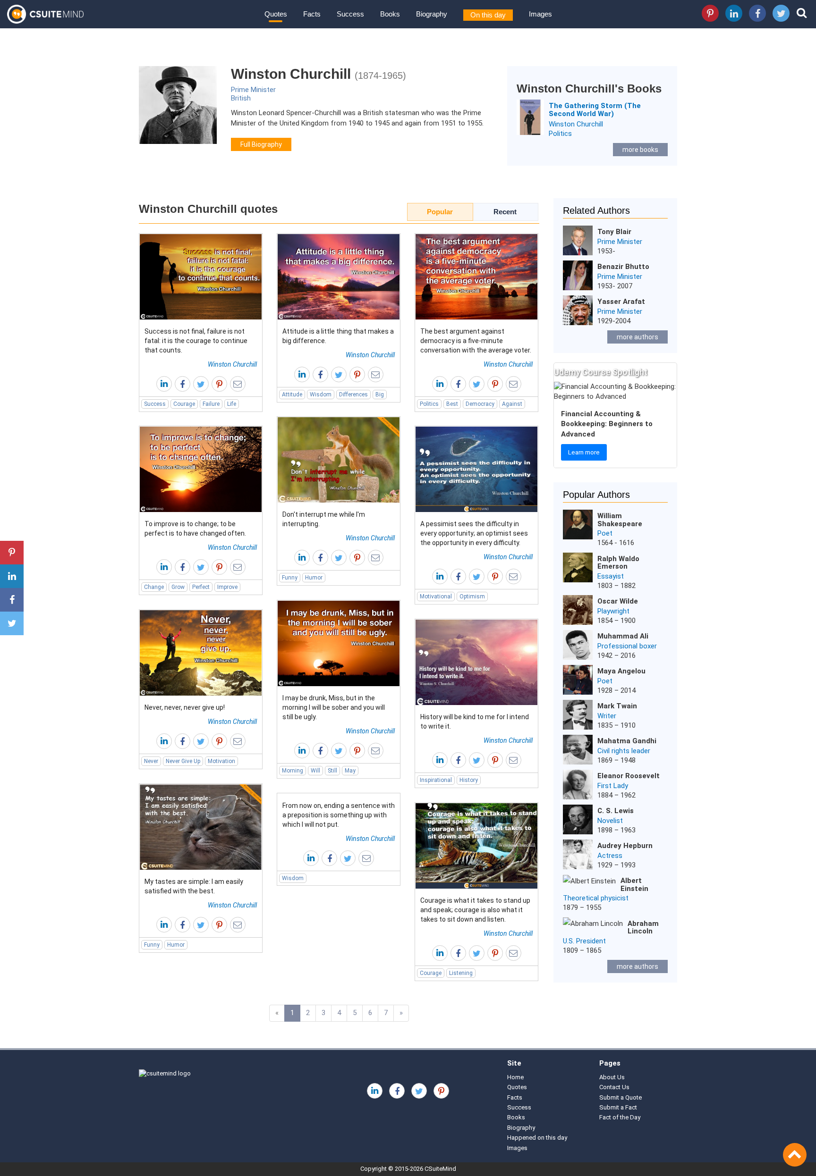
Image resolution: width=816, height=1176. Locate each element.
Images (540, 14)
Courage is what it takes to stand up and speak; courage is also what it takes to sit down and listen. (475, 910)
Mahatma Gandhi (626, 741)
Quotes (275, 14)
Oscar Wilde (617, 601)
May (350, 770)
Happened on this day (537, 1137)
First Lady (612, 785)
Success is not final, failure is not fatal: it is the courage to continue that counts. (195, 341)
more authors (637, 337)
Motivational (436, 596)
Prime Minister (253, 89)
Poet (604, 533)
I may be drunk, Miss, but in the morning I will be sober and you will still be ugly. (333, 707)
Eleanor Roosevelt (628, 776)
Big (379, 394)
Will (315, 770)
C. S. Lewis (615, 810)
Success (350, 14)
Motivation (221, 761)
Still (332, 770)
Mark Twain (617, 706)
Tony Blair (614, 231)
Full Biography (261, 144)
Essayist (610, 576)
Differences (353, 394)
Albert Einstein (634, 884)
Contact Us (614, 1087)
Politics (560, 133)
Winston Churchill (576, 124)
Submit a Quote (620, 1097)
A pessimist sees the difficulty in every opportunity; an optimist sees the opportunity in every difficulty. (474, 533)
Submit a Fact (618, 1107)
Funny (290, 577)
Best (452, 404)
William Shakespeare (619, 520)
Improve (227, 587)
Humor (314, 577)
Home (515, 1077)
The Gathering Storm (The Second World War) (595, 109)
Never (151, 761)
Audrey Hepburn (625, 845)
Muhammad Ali (622, 636)
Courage (184, 404)
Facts (312, 14)
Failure (211, 404)
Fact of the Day (619, 1117)
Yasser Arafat (621, 301)
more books (640, 149)
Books (390, 14)
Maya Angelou (621, 671)
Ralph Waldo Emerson (618, 562)
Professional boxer (627, 646)
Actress (609, 855)
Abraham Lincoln (643, 927)
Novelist (610, 820)
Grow (178, 587)
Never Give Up (183, 761)
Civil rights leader (623, 751)
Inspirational (436, 780)
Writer (606, 716)
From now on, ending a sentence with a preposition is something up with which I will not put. (338, 815)
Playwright (613, 611)
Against (512, 404)
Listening (461, 973)
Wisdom (321, 394)
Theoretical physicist (596, 898)
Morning (292, 770)
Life (231, 404)
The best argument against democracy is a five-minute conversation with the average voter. (475, 341)
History (468, 780)
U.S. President (584, 941)
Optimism (472, 596)
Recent (505, 212)
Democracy (480, 404)
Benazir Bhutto (623, 266)
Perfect (201, 587)
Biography (431, 14)
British (241, 98)
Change (154, 587)
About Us (612, 1077)
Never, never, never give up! (184, 707)
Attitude (292, 394)
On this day (488, 15)
